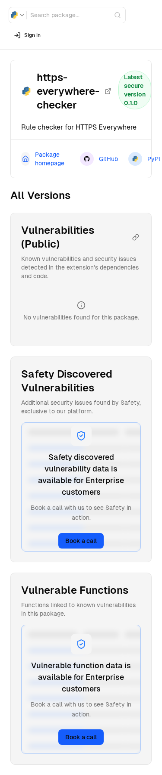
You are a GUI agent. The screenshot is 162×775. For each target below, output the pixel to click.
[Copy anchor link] (135, 237)
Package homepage (49, 159)
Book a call (81, 540)
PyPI (153, 158)
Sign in (32, 35)
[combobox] (17, 15)
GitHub (108, 158)
